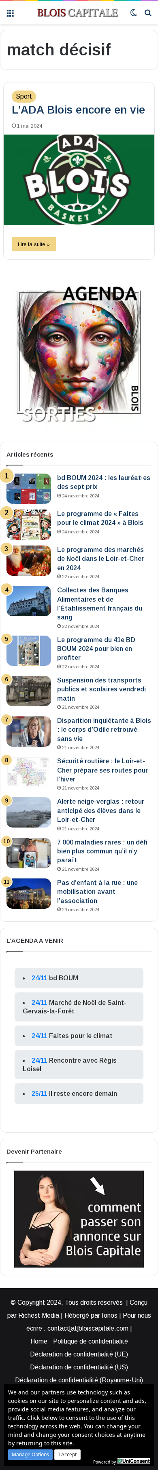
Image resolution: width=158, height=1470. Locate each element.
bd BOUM (63, 978)
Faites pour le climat (81, 1035)
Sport (24, 96)
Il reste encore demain (83, 1093)
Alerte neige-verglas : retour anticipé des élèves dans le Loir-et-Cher (100, 810)
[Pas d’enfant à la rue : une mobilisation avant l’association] (28, 893)
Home (38, 1341)
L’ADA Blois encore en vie (78, 110)
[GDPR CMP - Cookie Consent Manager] (133, 1461)
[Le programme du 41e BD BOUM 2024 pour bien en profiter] (28, 651)
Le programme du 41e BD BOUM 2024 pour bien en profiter (96, 648)
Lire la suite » (34, 244)
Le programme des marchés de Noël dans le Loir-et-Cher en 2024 (100, 558)
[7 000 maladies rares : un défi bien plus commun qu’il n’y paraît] (28, 853)
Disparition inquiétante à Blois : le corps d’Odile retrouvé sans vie (104, 729)
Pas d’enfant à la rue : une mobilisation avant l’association (97, 891)
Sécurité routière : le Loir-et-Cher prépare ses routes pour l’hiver (102, 770)
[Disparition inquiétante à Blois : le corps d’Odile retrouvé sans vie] (28, 731)
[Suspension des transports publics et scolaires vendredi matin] (28, 691)
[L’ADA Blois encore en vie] (79, 180)
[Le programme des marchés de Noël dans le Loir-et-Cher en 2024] (28, 560)
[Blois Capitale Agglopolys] (72, 12)
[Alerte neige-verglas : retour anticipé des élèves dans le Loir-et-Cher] (28, 812)
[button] (30, 1454)
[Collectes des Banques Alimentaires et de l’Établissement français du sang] (28, 601)
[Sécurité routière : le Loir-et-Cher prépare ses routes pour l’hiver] (28, 772)
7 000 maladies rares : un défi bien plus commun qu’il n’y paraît (102, 851)
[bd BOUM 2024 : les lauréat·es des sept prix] (28, 489)
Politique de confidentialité (90, 1341)
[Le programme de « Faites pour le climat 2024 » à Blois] (28, 525)
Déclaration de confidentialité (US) (79, 1367)
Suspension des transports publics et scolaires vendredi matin (101, 689)
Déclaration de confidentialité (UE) (79, 1354)
